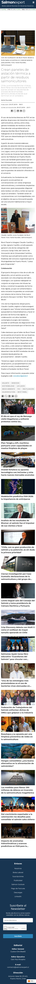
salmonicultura (8, 392)
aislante (5, 383)
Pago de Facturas (18, 888)
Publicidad (18, 880)
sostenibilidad (8, 386)
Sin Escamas (22, 6)
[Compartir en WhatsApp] (23, 110)
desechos (15, 383)
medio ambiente (8, 389)
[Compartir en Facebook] (11, 110)
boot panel (22, 392)
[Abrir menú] (33, 2)
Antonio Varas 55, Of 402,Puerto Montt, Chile (18, 977)
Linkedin (18, 896)
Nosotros (30, 6)
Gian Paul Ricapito (18, 959)
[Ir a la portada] (15, 2)
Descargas (18, 892)
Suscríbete (18, 936)
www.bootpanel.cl (20, 376)
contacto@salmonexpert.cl (18, 967)
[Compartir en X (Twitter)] (15, 110)
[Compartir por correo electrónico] (21, 110)
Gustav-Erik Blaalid (18, 952)
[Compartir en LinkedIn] (17, 110)
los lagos (21, 386)
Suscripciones (18, 876)
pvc (18, 389)
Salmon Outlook (18, 884)
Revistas (15, 6)
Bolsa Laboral (6, 6)
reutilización (28, 389)
